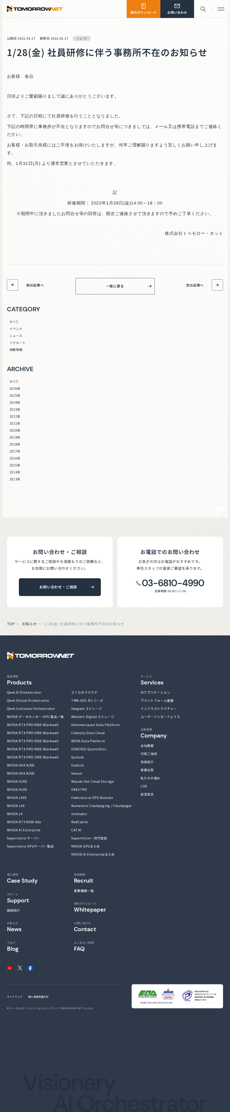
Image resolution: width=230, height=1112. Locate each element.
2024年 (15, 402)
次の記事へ (195, 285)
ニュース (15, 335)
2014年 (15, 472)
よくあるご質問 (84, 946)
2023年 (15, 409)
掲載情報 (16, 349)
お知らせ (29, 623)
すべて (14, 321)
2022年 (15, 416)
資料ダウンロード (90, 907)
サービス (152, 680)
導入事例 (22, 878)
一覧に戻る (115, 286)
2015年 (15, 465)
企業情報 (154, 733)
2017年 (15, 451)
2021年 (15, 423)
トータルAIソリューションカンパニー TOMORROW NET (46, 1008)
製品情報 (19, 680)
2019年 (15, 437)
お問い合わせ (85, 927)
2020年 (15, 430)
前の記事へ (35, 285)
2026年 (15, 388)
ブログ (13, 946)
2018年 (15, 444)
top (11, 623)
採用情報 (83, 878)
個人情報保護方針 (38, 996)
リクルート (17, 342)
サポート (18, 898)
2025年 (15, 395)
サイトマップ (14, 996)
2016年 (15, 458)
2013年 (15, 479)
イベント (16, 328)
